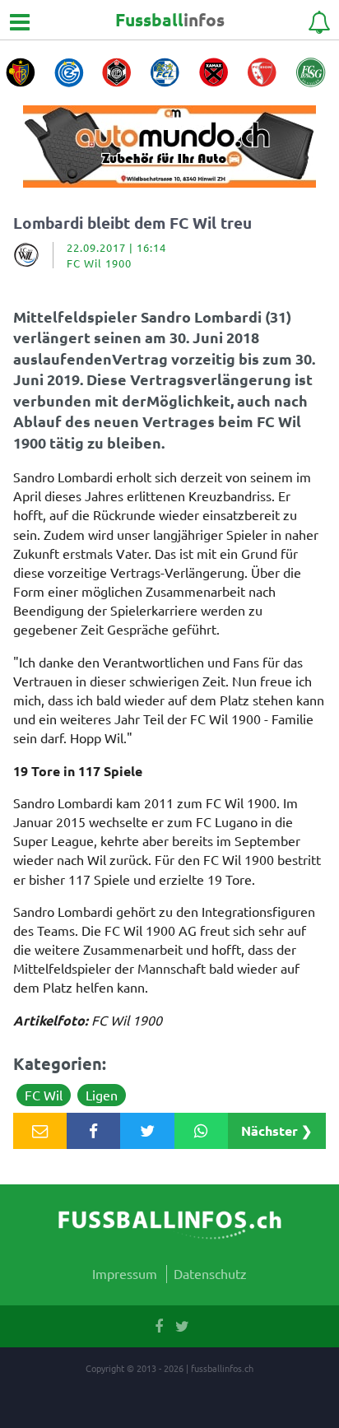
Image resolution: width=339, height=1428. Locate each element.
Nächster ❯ (276, 1130)
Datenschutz (210, 1273)
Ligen (102, 1094)
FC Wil (44, 1094)
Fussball (170, 19)
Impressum (124, 1273)
